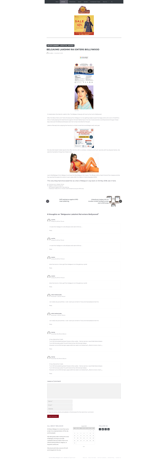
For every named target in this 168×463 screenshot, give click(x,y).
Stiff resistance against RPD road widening (59, 187)
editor (52, 53)
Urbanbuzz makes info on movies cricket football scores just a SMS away (66, 188)
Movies (71, 45)
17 (74, 438)
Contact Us (118, 457)
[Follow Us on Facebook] (100, 429)
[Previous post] (48, 201)
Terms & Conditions (101, 457)
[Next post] (120, 201)
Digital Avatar (72, 457)
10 (74, 435)
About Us (85, 457)
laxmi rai (61, 185)
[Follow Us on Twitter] (103, 429)
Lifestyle (63, 45)
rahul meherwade (56, 294)
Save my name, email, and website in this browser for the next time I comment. (71, 412)
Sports (79, 1)
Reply (50, 230)
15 (90, 435)
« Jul (83, 446)
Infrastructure (72, 1)
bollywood (56, 185)
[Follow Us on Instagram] (106, 429)
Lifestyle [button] (63, 1)
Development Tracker (95, 1)
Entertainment (53, 45)
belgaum (51, 185)
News (57, 1)
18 (77, 438)
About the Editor (92, 457)
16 (93, 435)
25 (77, 440)
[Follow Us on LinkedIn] (108, 429)
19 (80, 438)
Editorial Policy (111, 457)
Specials (86, 1)
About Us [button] (105, 1)
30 (93, 440)
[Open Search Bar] (112, 2)
